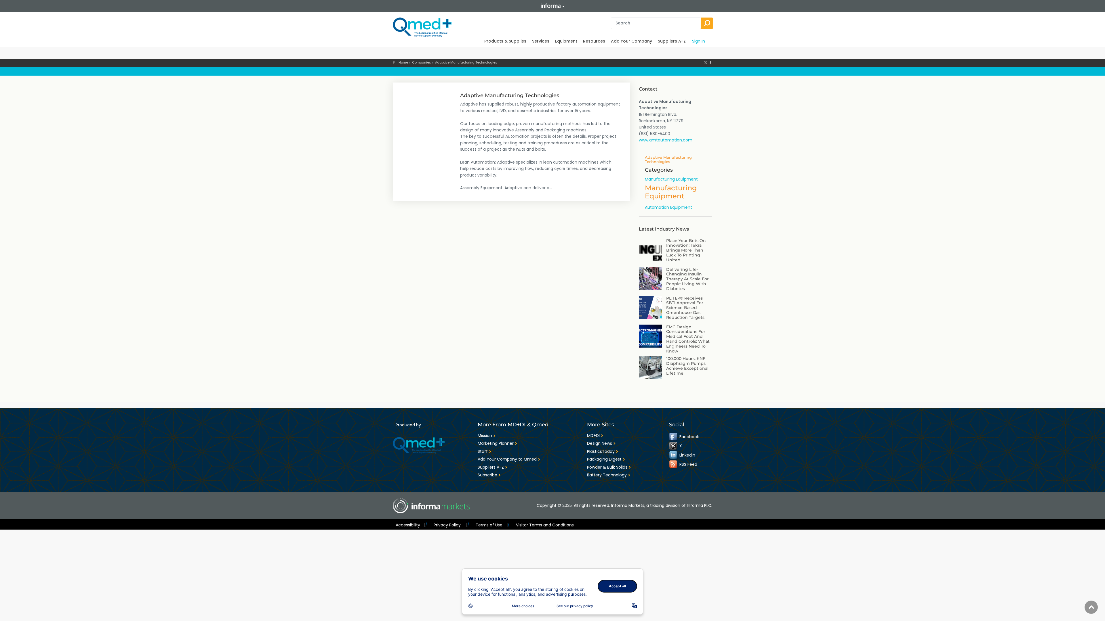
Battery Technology (607, 475)
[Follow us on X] (706, 62)
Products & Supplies (505, 41)
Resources (594, 41)
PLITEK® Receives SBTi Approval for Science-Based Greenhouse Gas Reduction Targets (685, 308)
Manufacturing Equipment (671, 179)
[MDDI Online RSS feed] (673, 464)
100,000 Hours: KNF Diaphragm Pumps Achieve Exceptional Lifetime (687, 365)
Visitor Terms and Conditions (545, 525)
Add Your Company (631, 41)
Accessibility (410, 525)
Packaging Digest (604, 459)
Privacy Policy (450, 525)
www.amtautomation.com (665, 140)
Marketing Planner (496, 443)
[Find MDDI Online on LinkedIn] (673, 455)
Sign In (698, 41)
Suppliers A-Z (672, 41)
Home (403, 62)
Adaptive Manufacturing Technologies (466, 62)
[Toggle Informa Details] (552, 6)
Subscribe (487, 475)
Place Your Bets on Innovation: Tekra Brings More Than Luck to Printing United (686, 250)
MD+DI (593, 435)
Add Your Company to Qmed (507, 459)
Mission (485, 435)
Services (540, 41)
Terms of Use (492, 525)
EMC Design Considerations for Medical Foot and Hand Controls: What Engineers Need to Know (688, 339)
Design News (599, 443)
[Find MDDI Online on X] (673, 446)
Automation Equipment (668, 207)
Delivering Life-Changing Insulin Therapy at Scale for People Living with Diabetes (687, 279)
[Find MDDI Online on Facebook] (673, 437)
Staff (483, 451)
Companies (421, 62)
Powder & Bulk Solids (607, 467)
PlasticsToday (601, 451)
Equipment (566, 41)
